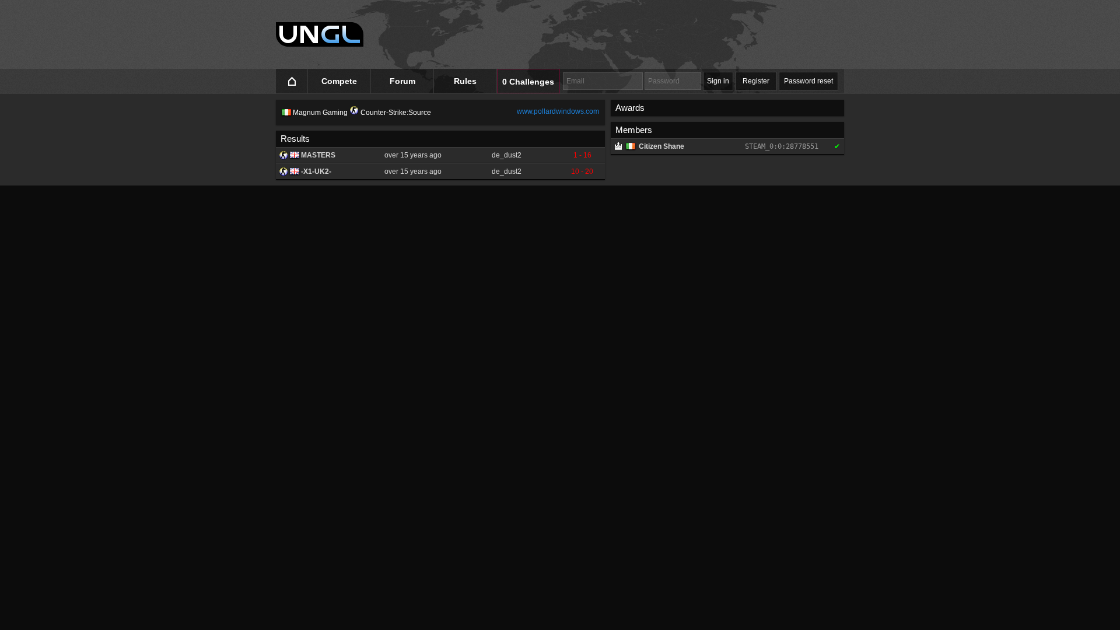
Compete (339, 81)
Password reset (808, 81)
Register (756, 81)
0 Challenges (528, 81)
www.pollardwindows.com (558, 111)
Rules (465, 81)
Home (292, 81)
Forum (402, 81)
